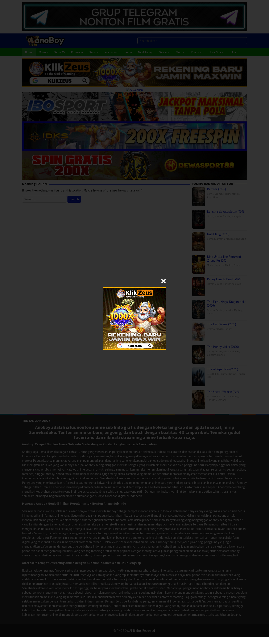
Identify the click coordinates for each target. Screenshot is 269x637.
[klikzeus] (134, 318)
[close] (163, 281)
